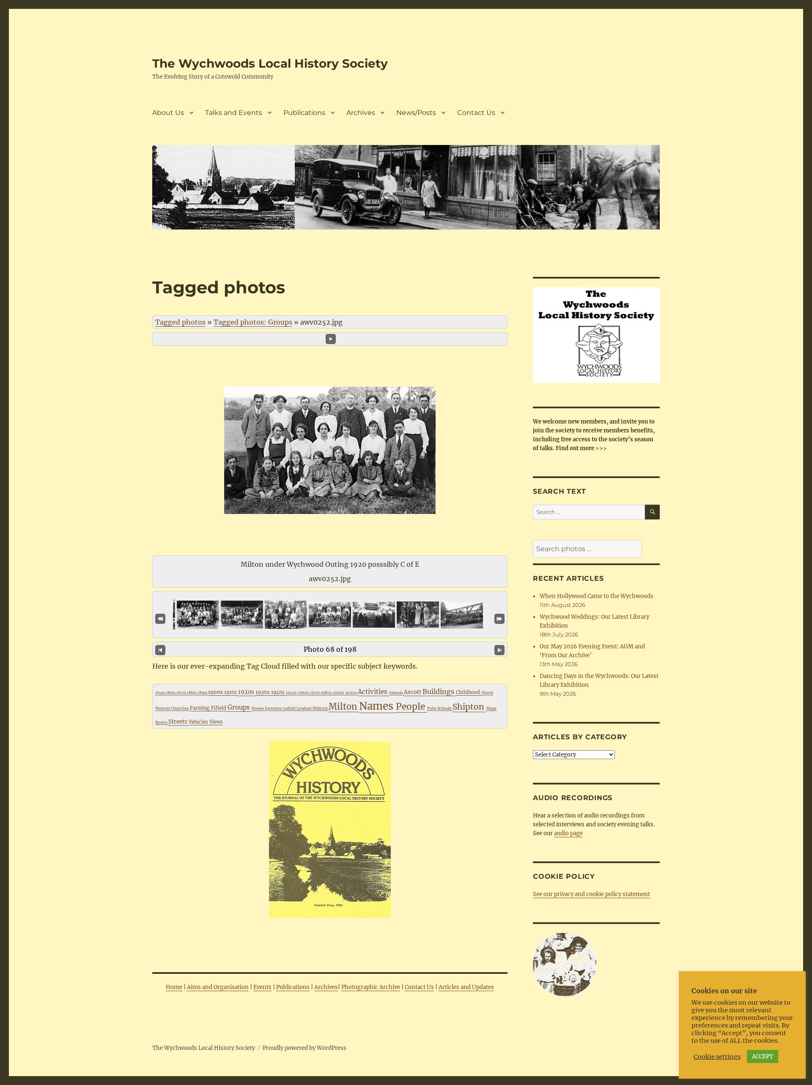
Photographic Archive (370, 987)
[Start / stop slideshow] (331, 339)
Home (174, 987)
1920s (246, 692)
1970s (315, 693)
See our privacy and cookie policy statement (591, 894)
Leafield (289, 708)
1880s (192, 693)
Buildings (439, 691)
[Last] (499, 618)
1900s (216, 692)
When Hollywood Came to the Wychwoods (596, 596)
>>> (600, 448)
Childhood (468, 692)
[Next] (499, 649)
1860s (171, 693)
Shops (491, 708)
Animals (396, 693)
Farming (200, 708)
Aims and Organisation (218, 987)
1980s (327, 692)
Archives (360, 113)
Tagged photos (180, 322)
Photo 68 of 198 (330, 649)
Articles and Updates (466, 987)
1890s (203, 693)
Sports (161, 722)
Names (377, 706)
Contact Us (476, 113)
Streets (178, 721)
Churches (180, 708)
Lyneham (304, 708)
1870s (181, 693)
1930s (263, 692)
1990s (339, 692)
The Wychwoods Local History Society (270, 63)
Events (262, 987)
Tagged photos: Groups (253, 322)
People (411, 706)
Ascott (413, 692)
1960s (304, 692)
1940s (278, 692)
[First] (160, 618)
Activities (373, 692)
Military (321, 708)
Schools (445, 708)
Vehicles (199, 722)
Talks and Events (233, 113)
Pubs (432, 708)
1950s (292, 692)
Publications (304, 113)
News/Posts (416, 113)
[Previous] (160, 649)
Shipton (469, 707)
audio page (568, 833)
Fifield (219, 708)
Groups (240, 707)
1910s (231, 692)
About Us (168, 113)
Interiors (274, 708)
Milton (344, 706)
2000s (351, 692)
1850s (160, 693)
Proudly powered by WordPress (304, 1048)
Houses (258, 708)
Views (216, 722)
